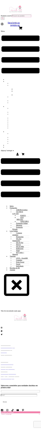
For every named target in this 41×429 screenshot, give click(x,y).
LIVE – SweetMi (15, 134)
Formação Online (17, 98)
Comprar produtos (16, 109)
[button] (20, 53)
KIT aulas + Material (17, 129)
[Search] (2, 18)
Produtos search (6, 16)
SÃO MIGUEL (18, 92)
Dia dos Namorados (16, 115)
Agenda (13, 147)
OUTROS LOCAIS (24, 85)
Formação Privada (17, 103)
